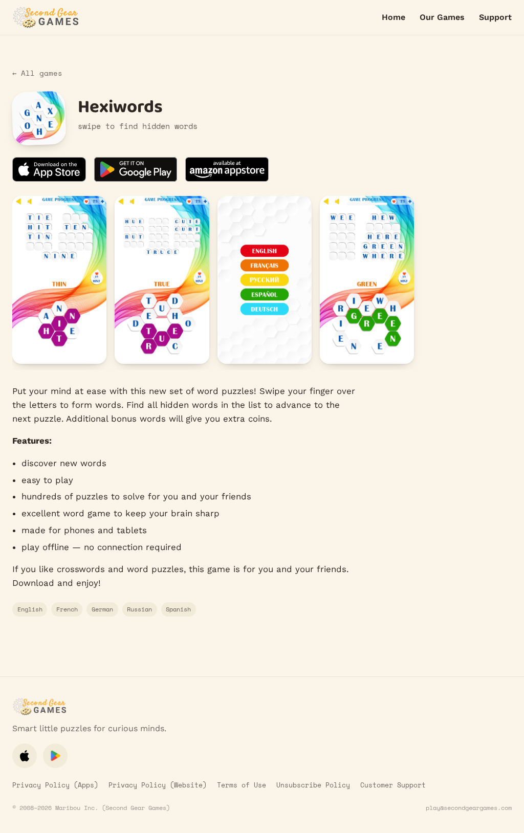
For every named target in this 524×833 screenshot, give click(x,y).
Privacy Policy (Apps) (55, 785)
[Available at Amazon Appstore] (227, 169)
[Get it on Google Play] (135, 169)
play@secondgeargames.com (469, 807)
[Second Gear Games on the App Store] (24, 755)
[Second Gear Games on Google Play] (55, 755)
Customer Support (393, 785)
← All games (37, 73)
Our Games (442, 17)
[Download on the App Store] (49, 169)
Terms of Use (241, 785)
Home (393, 17)
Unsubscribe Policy (313, 785)
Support (495, 17)
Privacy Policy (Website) (157, 785)
